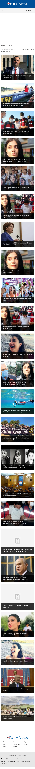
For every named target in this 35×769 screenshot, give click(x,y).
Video (4, 746)
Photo (15, 746)
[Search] (26, 10)
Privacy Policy (5, 759)
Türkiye (5, 742)
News (3, 45)
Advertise (4, 763)
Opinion (26, 742)
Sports (26, 744)
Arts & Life (16, 744)
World (4, 744)
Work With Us (22, 759)
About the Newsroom (8, 761)
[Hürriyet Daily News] (17, 4)
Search (10, 45)
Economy (16, 742)
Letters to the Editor (24, 761)
